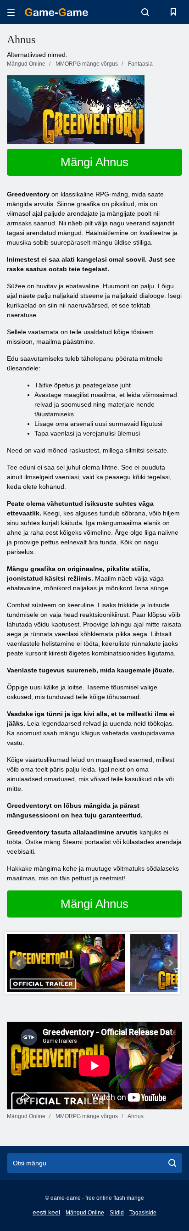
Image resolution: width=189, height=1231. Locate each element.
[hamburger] (11, 12)
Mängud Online (85, 1212)
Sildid (117, 1212)
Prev (18, 963)
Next (170, 963)
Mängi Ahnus (94, 162)
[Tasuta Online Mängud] (56, 12)
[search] (172, 1163)
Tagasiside (142, 1212)
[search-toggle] (145, 12)
